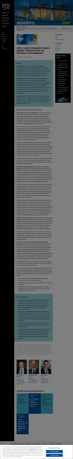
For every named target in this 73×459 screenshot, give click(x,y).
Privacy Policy (32, 449)
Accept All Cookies (54, 455)
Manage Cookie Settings (54, 447)
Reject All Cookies (54, 451)
